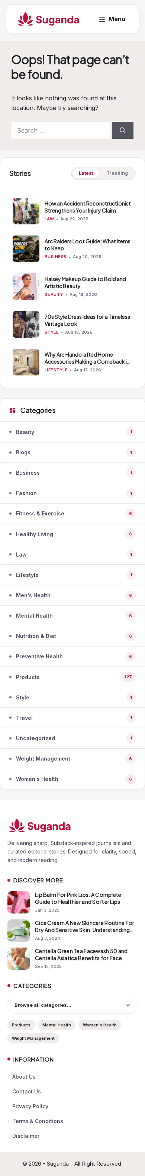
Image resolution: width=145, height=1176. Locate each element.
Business (56, 256)
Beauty (54, 294)
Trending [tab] (117, 173)
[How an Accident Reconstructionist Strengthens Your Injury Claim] (26, 211)
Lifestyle (56, 369)
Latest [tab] (86, 173)
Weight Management (33, 1038)
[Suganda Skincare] (48, 19)
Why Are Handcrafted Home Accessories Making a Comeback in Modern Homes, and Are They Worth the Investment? (88, 365)
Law (49, 218)
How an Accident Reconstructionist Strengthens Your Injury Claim (88, 207)
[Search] (122, 130)
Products (21, 1025)
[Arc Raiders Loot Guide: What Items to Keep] (26, 248)
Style (52, 332)
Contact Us (26, 1091)
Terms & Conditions (37, 1121)
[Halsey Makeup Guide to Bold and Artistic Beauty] (26, 286)
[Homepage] (72, 825)
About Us (24, 1076)
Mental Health (56, 1025)
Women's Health (100, 1025)
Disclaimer (25, 1136)
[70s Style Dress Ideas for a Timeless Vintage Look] (26, 324)
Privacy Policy (30, 1106)
